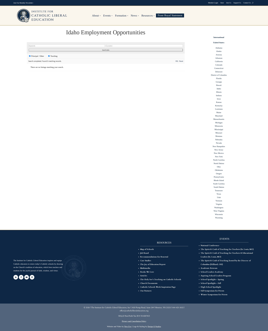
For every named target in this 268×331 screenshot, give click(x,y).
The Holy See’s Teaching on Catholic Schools (160, 279)
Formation (120, 16)
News (134, 16)
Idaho (219, 89)
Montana (218, 136)
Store (222, 3)
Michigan (218, 123)
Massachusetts (218, 119)
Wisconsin (219, 214)
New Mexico (219, 153)
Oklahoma (219, 170)
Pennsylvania (219, 177)
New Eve (127, 326)
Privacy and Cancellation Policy (134, 321)
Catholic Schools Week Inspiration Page (158, 287)
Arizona (219, 55)
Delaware (218, 72)
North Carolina (219, 160)
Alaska (218, 51)
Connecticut (218, 68)
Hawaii (219, 85)
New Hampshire (219, 146)
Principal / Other (37, 56)
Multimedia (145, 268)
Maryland (218, 116)
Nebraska (218, 140)
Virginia (219, 204)
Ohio (219, 167)
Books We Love (147, 272)
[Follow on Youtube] (26, 277)
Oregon (219, 174)
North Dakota (219, 163)
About (95, 16)
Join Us (228, 3)
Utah (219, 197)
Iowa (219, 99)
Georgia (219, 82)
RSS (177, 61)
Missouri (218, 133)
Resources (147, 16)
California (219, 61)
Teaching (53, 56)
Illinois (219, 92)
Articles (143, 275)
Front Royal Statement (170, 15)
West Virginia (219, 211)
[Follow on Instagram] (32, 277)
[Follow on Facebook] (21, 277)
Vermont (219, 201)
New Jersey (218, 150)
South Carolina (219, 184)
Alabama (218, 48)
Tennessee (219, 191)
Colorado (218, 65)
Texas (219, 194)
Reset (181, 61)
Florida (219, 78)
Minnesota (219, 126)
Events (107, 16)
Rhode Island (219, 180)
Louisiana (219, 109)
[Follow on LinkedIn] (15, 277)
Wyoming (219, 218)
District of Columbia (219, 75)
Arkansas (218, 58)
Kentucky (218, 106)
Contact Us (247, 3)
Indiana (219, 95)
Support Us (237, 3)
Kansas (219, 102)
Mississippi (219, 129)
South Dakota (219, 187)
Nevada (219, 143)
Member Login (213, 3)
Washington (218, 207)
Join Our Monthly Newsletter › (23, 3)
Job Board (144, 253)
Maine (218, 112)
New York (219, 157)
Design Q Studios (154, 326)
